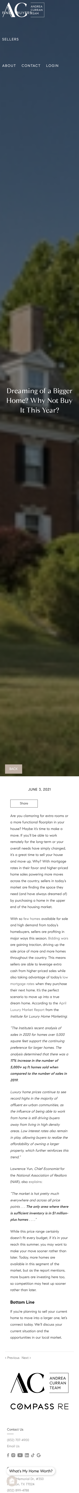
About (9, 66)
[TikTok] (32, 1455)
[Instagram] (13, 1455)
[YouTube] (20, 1455)
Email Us (13, 1446)
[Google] (39, 1455)
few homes (31, 919)
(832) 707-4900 (18, 1440)
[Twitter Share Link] (24, 816)
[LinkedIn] (27, 1455)
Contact (31, 66)
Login (52, 66)
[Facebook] (8, 1455)
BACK (13, 769)
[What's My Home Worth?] (12, 1481)
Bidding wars (58, 938)
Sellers (10, 39)
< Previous (12, 1358)
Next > (26, 1358)
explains (35, 1182)
